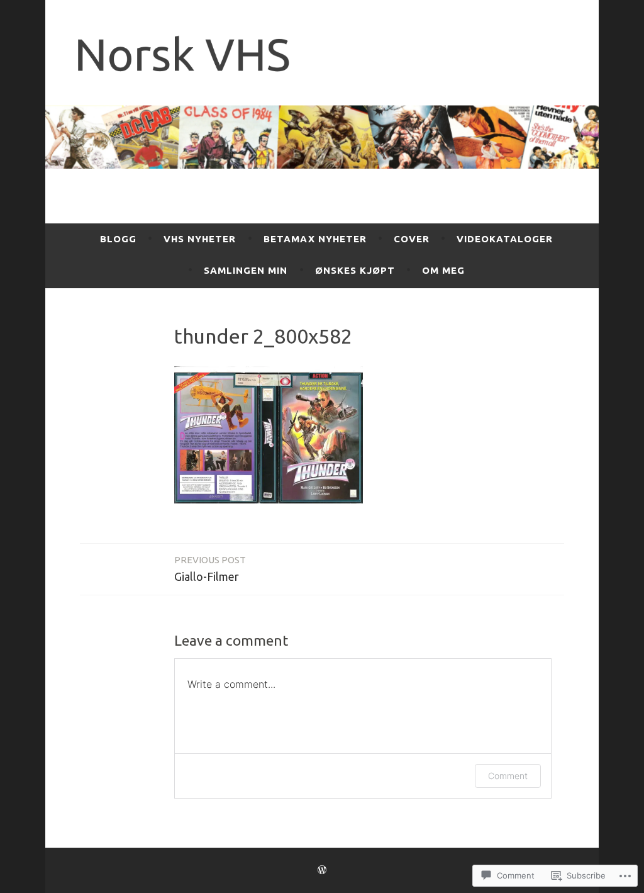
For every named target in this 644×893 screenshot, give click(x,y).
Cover (412, 238)
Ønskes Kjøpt (355, 270)
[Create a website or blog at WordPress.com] (322, 870)
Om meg (443, 270)
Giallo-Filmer (210, 568)
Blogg (118, 238)
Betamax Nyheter (315, 238)
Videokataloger (505, 238)
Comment (508, 775)
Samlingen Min (245, 270)
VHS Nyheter (200, 238)
